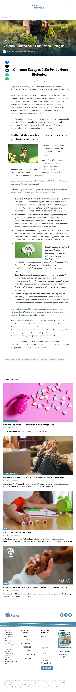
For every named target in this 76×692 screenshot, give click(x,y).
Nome (43, 642)
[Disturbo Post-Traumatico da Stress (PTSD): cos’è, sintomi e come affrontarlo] (38, 455)
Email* (43, 637)
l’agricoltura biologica (27, 309)
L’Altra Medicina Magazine (35, 347)
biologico (44, 359)
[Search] (69, 6)
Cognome (44, 648)
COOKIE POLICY (29, 659)
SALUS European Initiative (22, 95)
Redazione (11, 51)
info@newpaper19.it (18, 687)
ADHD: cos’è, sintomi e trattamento (17, 532)
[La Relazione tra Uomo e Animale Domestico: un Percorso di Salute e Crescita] (38, 565)
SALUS (23, 119)
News (5, 40)
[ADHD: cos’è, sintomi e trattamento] (38, 510)
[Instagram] (66, 615)
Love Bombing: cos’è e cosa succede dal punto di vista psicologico (30, 425)
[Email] (7, 66)
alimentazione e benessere (13, 359)
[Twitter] (7, 74)
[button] (13, 63)
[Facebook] (7, 62)
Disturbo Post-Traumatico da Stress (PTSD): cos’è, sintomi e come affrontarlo (34, 477)
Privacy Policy (46, 663)
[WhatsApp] (7, 78)
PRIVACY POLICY (29, 655)
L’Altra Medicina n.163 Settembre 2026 (64, 654)
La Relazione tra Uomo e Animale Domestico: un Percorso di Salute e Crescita (35, 587)
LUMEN (48, 181)
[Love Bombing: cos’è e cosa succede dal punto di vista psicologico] (38, 402)
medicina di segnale (57, 359)
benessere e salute (31, 359)
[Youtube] (70, 615)
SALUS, (21, 104)
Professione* (45, 653)
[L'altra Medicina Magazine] (38, 6)
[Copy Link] (7, 70)
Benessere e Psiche (10, 421)
